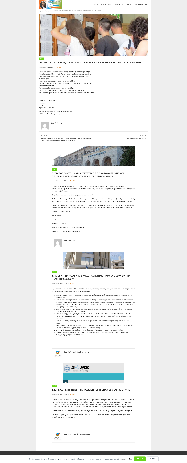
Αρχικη (95, 5)
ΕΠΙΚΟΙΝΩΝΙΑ (138, 5)
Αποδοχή (139, 459)
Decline (153, 459)
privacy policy (126, 459)
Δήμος (42, 58)
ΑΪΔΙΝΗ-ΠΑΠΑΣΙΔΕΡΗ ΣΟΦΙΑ (136, 138)
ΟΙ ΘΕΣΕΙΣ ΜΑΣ (106, 5)
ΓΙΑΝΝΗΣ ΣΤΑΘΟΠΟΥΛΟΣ (122, 5)
